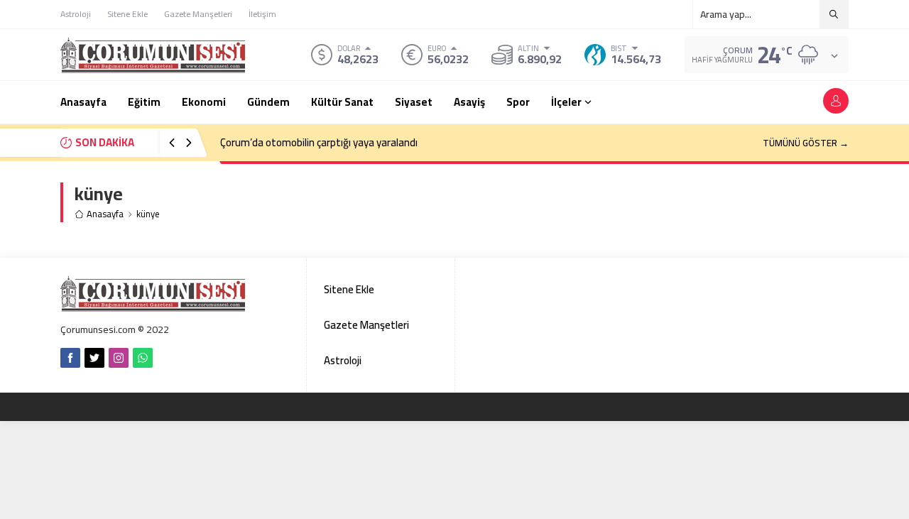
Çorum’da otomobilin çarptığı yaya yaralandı (319, 142)
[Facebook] (70, 358)
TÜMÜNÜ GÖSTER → (806, 142)
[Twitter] (94, 358)
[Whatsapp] (143, 358)
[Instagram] (119, 358)
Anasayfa (105, 214)
